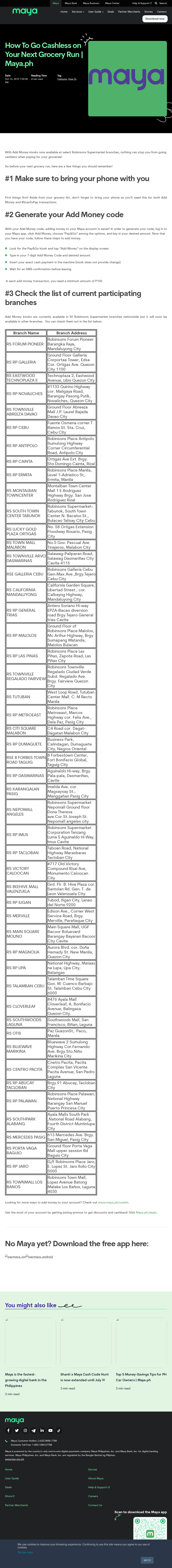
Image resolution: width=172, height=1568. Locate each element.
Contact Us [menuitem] (95, 1505)
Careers (161, 11)
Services (77, 11)
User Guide (94, 11)
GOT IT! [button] (147, 1560)
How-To (72, 78)
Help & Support (141, 3)
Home (64, 11)
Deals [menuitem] (8, 1487)
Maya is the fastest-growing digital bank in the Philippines (26, 1380)
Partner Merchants (129, 11)
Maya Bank (71, 3)
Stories (148, 11)
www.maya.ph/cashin (113, 1202)
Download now (155, 18)
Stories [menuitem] (92, 1469)
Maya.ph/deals (146, 1213)
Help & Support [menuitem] (98, 1487)
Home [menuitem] (8, 1469)
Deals (111, 11)
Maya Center (112, 3)
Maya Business (91, 3)
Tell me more (25, 1552)
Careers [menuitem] (93, 1496)
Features (62, 78)
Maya (56, 3)
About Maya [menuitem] (95, 1478)
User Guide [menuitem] (12, 1478)
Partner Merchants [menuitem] (16, 1505)
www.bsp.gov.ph (14, 1459)
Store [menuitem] (9, 1496)
